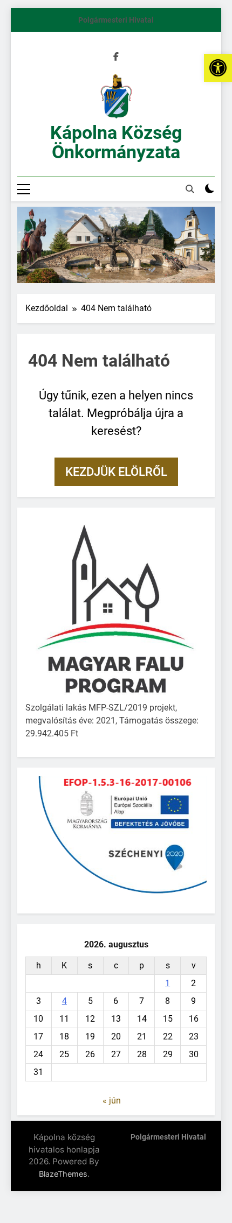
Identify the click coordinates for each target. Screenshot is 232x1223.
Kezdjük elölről (116, 472)
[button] (218, 68)
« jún (112, 1100)
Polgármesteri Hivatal (116, 20)
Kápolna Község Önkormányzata (116, 142)
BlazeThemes (63, 1173)
